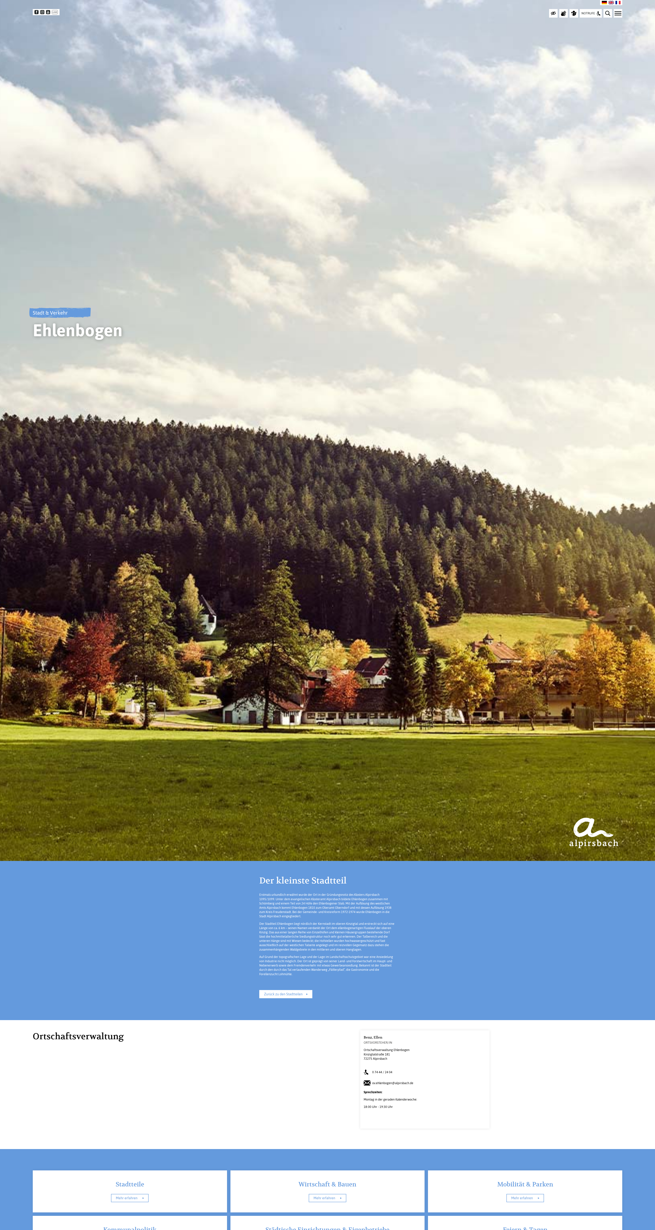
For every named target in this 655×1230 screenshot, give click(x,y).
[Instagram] (42, 12)
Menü (618, 13)
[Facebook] (36, 12)
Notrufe (588, 13)
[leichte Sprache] (574, 13)
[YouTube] (48, 12)
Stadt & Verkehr (50, 313)
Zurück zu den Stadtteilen (283, 994)
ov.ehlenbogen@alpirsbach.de (392, 1083)
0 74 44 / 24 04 (382, 1072)
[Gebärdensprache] (563, 13)
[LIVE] (55, 12)
